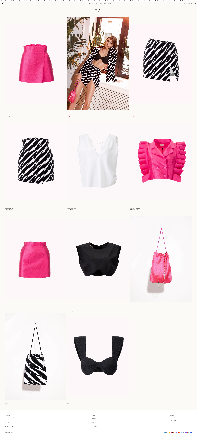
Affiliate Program (94, 426)
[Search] (192, 4)
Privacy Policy (94, 422)
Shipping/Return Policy (95, 419)
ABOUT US (94, 417)
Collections (100, 3)
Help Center (109, 3)
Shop (85, 3)
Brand (105, 3)
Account (189, 3)
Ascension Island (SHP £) (8, 432)
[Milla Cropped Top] (98, 258)
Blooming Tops (90, 3)
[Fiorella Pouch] (161, 258)
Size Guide (94, 421)
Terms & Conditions (95, 423)
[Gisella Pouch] (35, 356)
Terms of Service (94, 425)
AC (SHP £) (183, 3)
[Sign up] (20, 422)
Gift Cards (95, 3)
